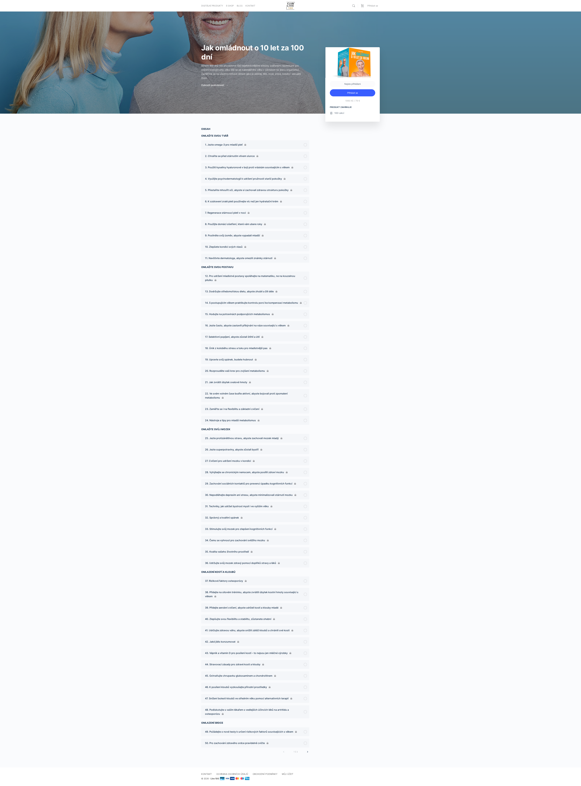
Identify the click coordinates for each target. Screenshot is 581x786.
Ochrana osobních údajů (232, 774)
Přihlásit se (372, 5)
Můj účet (287, 774)
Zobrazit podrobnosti (213, 85)
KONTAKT (206, 774)
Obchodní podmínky (265, 774)
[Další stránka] (307, 752)
